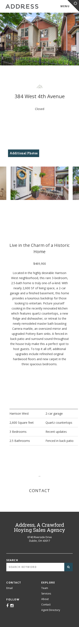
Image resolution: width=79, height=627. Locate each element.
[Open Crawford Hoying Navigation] (73, 6)
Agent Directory (50, 610)
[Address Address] (22, 6)
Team (44, 588)
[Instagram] (11, 606)
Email (9, 588)
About (45, 599)
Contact (46, 604)
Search (12, 560)
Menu (65, 6)
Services (46, 593)
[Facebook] (7, 606)
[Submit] (68, 567)
